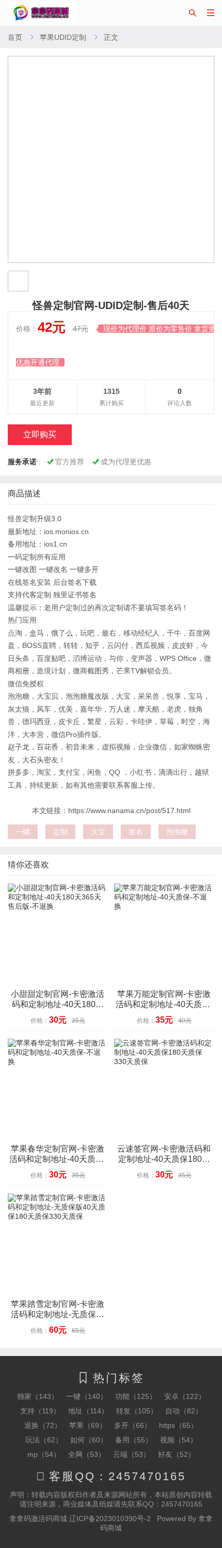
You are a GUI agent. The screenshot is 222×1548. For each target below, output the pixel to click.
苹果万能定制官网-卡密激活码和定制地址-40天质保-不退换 (164, 1004)
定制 (60, 832)
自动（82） (183, 1411)
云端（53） (131, 1454)
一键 (22, 832)
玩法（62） (43, 1440)
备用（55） (133, 1440)
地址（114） (88, 1411)
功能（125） (135, 1396)
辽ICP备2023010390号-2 (110, 1518)
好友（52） (176, 1454)
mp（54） (43, 1454)
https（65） (178, 1425)
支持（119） (40, 1411)
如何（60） (88, 1440)
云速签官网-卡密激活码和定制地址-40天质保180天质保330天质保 (164, 1159)
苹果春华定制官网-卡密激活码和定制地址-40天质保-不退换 (57, 1159)
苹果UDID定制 (63, 37)
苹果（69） (87, 1425)
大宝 (98, 832)
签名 (136, 832)
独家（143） (37, 1396)
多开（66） (132, 1425)
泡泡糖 (177, 832)
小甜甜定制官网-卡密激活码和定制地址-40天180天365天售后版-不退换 (57, 1004)
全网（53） (86, 1454)
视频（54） (178, 1440)
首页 (15, 37)
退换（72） (42, 1425)
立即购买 (39, 434)
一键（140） (86, 1396)
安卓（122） (184, 1396)
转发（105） (136, 1411)
